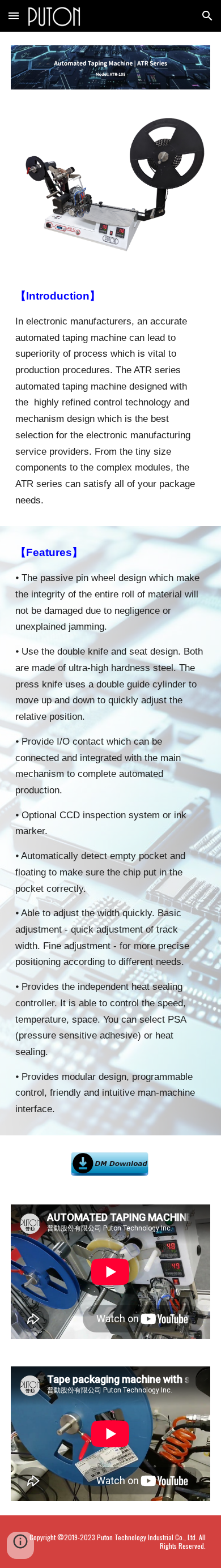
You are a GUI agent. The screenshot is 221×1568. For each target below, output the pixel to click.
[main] (110, 398)
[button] (13, 15)
